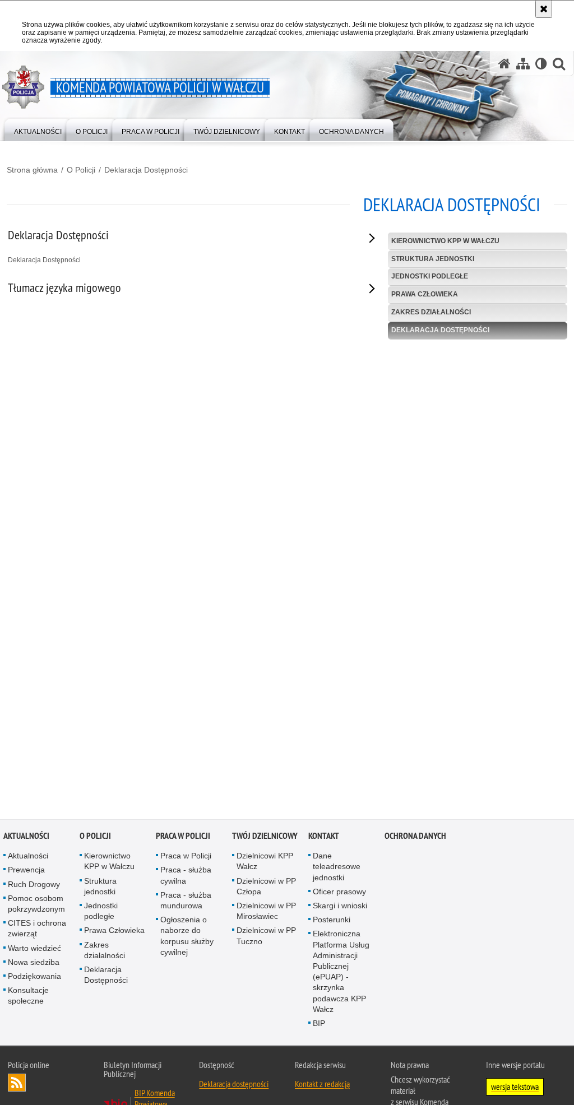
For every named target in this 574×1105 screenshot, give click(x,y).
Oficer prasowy (339, 893)
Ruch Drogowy (34, 886)
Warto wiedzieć (34, 950)
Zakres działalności (431, 312)
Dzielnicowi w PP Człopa (266, 888)
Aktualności (26, 838)
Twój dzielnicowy (265, 838)
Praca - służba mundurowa (185, 902)
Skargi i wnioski (340, 907)
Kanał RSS (17, 1085)
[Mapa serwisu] (523, 64)
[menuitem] (38, 129)
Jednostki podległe (429, 276)
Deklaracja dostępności (234, 1086)
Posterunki (331, 921)
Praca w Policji (183, 838)
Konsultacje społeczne (28, 997)
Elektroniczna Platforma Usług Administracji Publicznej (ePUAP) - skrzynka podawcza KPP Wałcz (341, 973)
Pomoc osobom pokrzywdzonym (36, 906)
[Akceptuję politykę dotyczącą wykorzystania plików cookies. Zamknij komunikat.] (543, 9)
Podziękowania (34, 978)
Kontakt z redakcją (322, 1086)
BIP (319, 1025)
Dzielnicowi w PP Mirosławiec (266, 913)
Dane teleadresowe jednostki (336, 868)
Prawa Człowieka (424, 294)
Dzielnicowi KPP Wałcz (265, 863)
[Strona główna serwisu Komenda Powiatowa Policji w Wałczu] (504, 64)
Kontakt (323, 838)
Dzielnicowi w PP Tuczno (266, 938)
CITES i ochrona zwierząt (37, 930)
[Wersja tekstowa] (541, 64)
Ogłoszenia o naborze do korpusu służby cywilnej (187, 938)
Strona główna (32, 169)
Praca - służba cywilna (185, 877)
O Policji (81, 169)
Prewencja (26, 871)
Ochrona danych (415, 838)
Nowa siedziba (33, 964)
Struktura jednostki (432, 259)
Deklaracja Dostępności (146, 169)
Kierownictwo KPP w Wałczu (445, 241)
